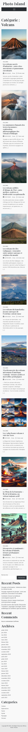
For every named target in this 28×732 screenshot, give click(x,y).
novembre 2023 (5, 690)
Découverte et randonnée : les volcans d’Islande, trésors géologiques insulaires (13, 551)
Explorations (5, 708)
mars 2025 (4, 668)
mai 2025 (4, 664)
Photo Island (14, 3)
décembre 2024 (5, 676)
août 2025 (4, 656)
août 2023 (4, 697)
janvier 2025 (4, 673)
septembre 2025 (6, 654)
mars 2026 (4, 640)
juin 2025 (4, 661)
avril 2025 (4, 666)
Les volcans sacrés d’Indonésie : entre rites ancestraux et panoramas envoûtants (13, 67)
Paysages (4, 716)
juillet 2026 (4, 630)
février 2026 (4, 642)
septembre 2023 (6, 695)
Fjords (3, 713)
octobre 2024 (5, 680)
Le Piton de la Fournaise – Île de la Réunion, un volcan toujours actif (13, 494)
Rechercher (4, 575)
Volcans (5, 61)
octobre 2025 (5, 652)
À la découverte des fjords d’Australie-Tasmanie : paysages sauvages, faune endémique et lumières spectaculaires (13, 606)
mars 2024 (4, 683)
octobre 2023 (5, 692)
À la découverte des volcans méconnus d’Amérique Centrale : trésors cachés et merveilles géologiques (14, 373)
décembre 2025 (5, 647)
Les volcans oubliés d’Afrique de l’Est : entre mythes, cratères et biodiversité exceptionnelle (14, 191)
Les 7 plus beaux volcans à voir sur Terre (13, 434)
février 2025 (4, 671)
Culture (3, 706)
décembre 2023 (5, 688)
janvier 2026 (4, 644)
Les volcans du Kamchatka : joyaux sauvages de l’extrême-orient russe (14, 311)
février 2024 (4, 685)
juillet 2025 (4, 659)
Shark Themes (14, 727)
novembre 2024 (6, 678)
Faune (3, 711)
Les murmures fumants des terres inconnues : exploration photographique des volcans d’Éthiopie (14, 129)
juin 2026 (4, 632)
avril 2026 (4, 637)
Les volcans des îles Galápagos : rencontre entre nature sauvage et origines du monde (12, 252)
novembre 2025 (5, 649)
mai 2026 (4, 635)
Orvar (13, 73)
